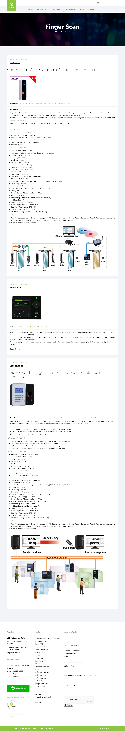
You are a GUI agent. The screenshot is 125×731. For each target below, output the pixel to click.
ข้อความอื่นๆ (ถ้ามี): (70, 685)
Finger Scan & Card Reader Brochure (33, 103)
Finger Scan (24, 60)
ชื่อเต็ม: (66, 656)
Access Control (41, 647)
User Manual (30, 326)
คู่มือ (36, 700)
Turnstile (38, 655)
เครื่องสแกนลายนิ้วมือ (42, 672)
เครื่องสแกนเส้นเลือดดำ (42, 678)
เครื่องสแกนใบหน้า (41, 675)
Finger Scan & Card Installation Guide (56, 418)
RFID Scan (39, 664)
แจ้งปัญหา (38, 703)
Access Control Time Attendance (47, 638)
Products (42, 9)
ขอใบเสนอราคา (71, 654)
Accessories (39, 658)
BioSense (15, 63)
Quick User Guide (43, 326)
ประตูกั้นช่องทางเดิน (41, 684)
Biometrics (13, 60)
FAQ (82, 9)
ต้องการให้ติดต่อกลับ (73, 651)
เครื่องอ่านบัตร (40, 669)
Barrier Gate (40, 652)
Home (30, 9)
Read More (15, 349)
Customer (56, 9)
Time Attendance (41, 650)
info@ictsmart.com (18, 674)
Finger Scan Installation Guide (59, 103)
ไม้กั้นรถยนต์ (39, 681)
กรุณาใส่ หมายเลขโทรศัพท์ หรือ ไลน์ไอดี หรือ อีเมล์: (81, 676)
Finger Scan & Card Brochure (31, 418)
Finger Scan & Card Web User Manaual (86, 418)
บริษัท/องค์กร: (69, 666)
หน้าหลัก (38, 694)
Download (71, 9)
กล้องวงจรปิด (40, 686)
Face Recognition (41, 641)
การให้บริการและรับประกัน (43, 697)
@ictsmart (14, 677)
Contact (92, 9)
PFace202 (15, 287)
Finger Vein (39, 644)
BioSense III (16, 366)
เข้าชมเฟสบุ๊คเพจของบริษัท (15, 698)
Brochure (21, 326)
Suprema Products (42, 667)
